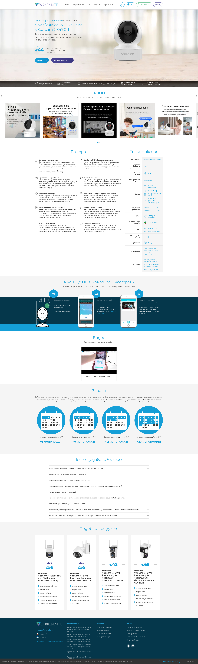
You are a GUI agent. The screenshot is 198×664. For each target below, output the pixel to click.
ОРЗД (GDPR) (58, 661)
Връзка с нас (108, 5)
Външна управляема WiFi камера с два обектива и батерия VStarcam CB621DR (79, 647)
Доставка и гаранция (134, 627)
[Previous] (1, 96)
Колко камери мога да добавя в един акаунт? (67, 504)
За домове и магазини (104, 627)
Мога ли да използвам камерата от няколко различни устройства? (76, 468)
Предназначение (78, 5)
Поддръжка (97, 5)
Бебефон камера (103, 630)
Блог (88, 5)
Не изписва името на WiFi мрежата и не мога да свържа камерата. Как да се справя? (83, 515)
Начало (38, 21)
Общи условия (132, 634)
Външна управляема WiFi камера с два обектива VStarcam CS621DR (79, 640)
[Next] (196, 96)
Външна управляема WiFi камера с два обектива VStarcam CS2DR (79, 635)
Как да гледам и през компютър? (62, 492)
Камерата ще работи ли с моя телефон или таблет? (70, 480)
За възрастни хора (103, 637)
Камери (66, 5)
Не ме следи (189, 661)
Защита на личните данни (136, 630)
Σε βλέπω (43, 637)
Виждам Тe (43, 634)
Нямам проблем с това (169, 661)
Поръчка (40, 60)
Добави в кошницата (61, 60)
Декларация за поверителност (123, 661)
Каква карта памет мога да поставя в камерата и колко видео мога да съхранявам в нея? (85, 486)
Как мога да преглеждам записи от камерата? (67, 474)
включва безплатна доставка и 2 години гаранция (56, 50)
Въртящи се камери (56, 21)
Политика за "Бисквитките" (136, 637)
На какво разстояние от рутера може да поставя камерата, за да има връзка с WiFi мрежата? (87, 498)
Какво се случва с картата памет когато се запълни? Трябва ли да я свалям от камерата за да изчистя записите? (94, 509)
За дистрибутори (133, 640)
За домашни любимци (104, 634)
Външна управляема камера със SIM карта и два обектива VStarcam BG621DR (79, 629)
